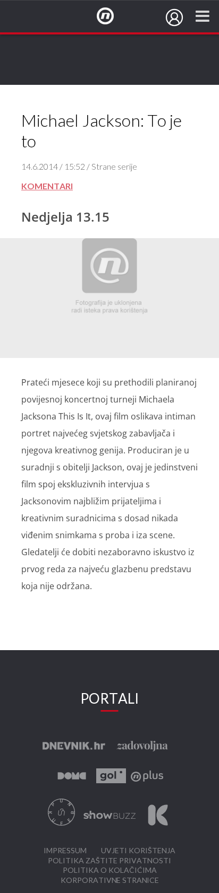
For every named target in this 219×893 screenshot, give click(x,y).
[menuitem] (174, 17)
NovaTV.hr (112, 16)
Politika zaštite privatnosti (109, 860)
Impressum (65, 850)
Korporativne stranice (110, 880)
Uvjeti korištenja (138, 850)
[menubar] (174, 17)
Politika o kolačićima (110, 870)
